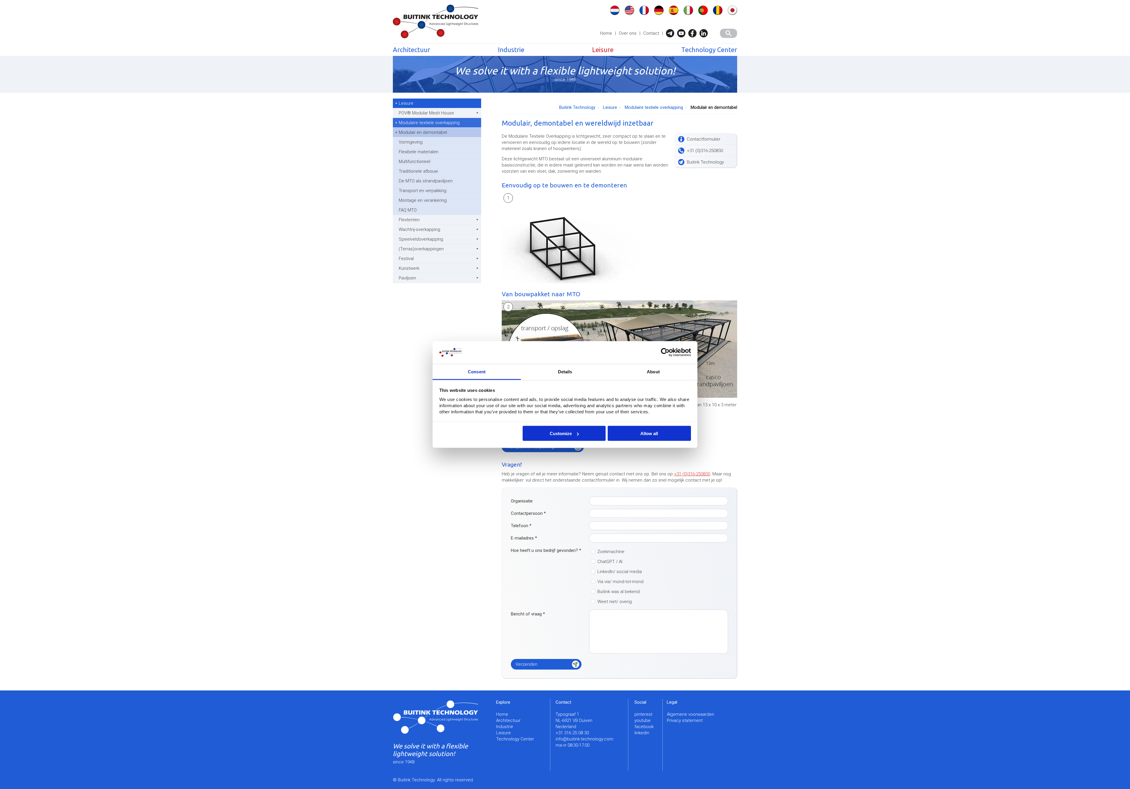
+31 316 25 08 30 (572, 732)
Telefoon (521, 525)
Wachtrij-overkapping (419, 229)
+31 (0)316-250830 (692, 474)
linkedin (641, 732)
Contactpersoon (528, 513)
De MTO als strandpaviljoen (426, 181)
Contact (651, 33)
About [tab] (653, 371)
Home (606, 33)
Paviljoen (407, 278)
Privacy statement (685, 720)
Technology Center (709, 49)
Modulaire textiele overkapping (429, 122)
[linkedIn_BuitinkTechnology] (705, 33)
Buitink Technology (577, 107)
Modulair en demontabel (423, 132)
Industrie (511, 49)
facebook (644, 726)
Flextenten (409, 219)
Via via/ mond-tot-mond (620, 581)
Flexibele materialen (418, 151)
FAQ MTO (408, 210)
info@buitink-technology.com (584, 739)
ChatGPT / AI (609, 561)
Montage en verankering (423, 200)
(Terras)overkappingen (421, 249)
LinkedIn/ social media (619, 571)
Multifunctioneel (414, 161)
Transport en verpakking (422, 190)
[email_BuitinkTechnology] (671, 33)
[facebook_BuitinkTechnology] (693, 33)
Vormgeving (411, 142)
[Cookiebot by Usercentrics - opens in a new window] (665, 352)
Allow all (649, 433)
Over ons (628, 33)
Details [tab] (565, 371)
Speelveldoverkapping (421, 239)
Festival (406, 258)
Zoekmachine (610, 551)
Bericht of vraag (528, 614)
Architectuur (411, 49)
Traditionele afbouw (418, 171)
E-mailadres (524, 538)
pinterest (643, 714)
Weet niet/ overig (614, 601)
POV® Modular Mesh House (426, 113)
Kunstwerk (409, 268)
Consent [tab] (477, 371)
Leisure (603, 49)
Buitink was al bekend (618, 591)
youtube (642, 720)
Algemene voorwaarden (690, 714)
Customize (561, 433)
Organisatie (522, 501)
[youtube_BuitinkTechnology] (682, 33)
